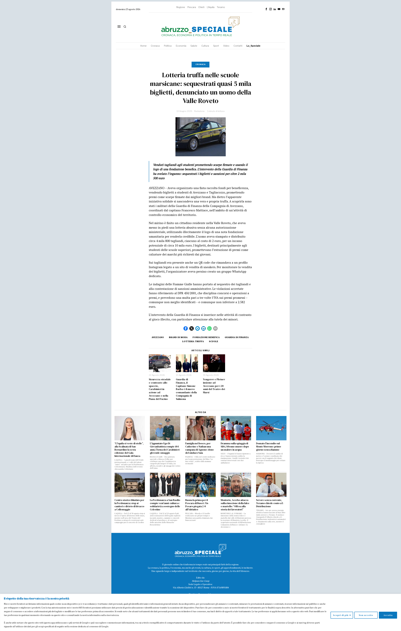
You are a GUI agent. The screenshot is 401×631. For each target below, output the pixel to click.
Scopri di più (340, 615)
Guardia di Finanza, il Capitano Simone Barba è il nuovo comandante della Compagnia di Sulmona (186, 389)
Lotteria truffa (193, 341)
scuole (213, 341)
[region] (200, 612)
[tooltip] (266, 9)
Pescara (191, 7)
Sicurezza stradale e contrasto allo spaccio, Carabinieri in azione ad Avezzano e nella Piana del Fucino (160, 389)
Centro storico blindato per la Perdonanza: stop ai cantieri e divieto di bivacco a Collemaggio (129, 505)
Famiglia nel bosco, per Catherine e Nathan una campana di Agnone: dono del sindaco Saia (199, 448)
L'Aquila (210, 7)
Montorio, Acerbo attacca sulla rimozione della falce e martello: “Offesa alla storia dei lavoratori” (235, 505)
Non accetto (366, 615)
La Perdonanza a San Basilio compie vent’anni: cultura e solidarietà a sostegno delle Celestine (165, 505)
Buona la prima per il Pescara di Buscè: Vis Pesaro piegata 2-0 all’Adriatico (196, 505)
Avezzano (158, 337)
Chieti (201, 7)
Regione (180, 7)
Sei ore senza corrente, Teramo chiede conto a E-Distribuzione (270, 503)
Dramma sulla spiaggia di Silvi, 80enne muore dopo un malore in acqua (235, 446)
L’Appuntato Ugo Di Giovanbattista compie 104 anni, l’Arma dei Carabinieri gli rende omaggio (165, 448)
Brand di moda (178, 337)
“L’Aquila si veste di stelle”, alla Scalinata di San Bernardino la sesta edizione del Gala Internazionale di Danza (129, 450)
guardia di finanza (237, 337)
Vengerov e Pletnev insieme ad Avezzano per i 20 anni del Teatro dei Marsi (214, 386)
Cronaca (200, 64)
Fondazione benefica (206, 337)
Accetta (388, 615)
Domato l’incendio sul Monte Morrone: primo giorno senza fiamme (268, 446)
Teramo (221, 7)
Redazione (199, 111)
